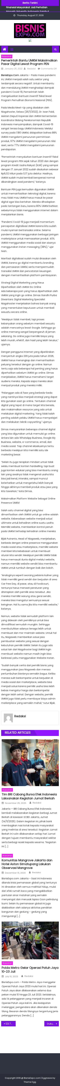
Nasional (6, 56)
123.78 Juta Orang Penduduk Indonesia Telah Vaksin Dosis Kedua (11, 1023)
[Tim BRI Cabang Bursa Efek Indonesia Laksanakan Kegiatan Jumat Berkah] (30, 762)
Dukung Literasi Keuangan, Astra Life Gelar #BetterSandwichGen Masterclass (53, 1023)
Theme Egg (30, 1082)
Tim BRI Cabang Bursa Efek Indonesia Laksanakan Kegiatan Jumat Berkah (29, 796)
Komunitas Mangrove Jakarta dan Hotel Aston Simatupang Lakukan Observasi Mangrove (27, 864)
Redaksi (31, 68)
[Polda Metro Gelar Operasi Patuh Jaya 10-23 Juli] (30, 940)
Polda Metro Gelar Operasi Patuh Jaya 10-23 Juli (30, 970)
